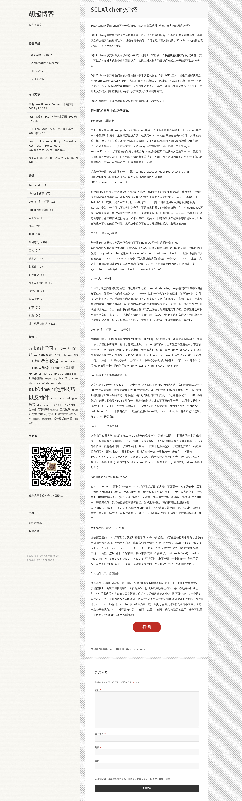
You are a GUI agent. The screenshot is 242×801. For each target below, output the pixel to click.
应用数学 (65, 409)
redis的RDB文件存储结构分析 (109, 375)
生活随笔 (34, 299)
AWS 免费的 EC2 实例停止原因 (48, 116)
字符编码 (43, 409)
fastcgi (68, 355)
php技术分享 (36, 193)
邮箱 (98, 747)
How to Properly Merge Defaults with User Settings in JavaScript (53, 145)
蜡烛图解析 (47, 419)
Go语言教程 (37, 79)
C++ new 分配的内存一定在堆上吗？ (51, 129)
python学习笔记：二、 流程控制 (111, 329)
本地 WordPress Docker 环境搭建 (51, 104)
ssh (58, 383)
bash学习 (44, 348)
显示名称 (100, 733)
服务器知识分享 (38, 283)
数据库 (33, 266)
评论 (98, 689)
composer (45, 354)
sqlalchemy (48, 383)
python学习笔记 (39, 201)
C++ (57, 349)
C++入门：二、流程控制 (105, 573)
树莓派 (49, 414)
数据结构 (37, 414)
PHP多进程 (36, 71)
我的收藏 (34, 531)
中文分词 (69, 405)
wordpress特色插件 (51, 405)
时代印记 (34, 274)
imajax (63, 361)
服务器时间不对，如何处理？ (46, 158)
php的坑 (48, 379)
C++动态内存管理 (101, 278)
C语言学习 (57, 355)
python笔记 (62, 378)
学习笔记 (34, 242)
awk (30, 349)
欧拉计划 (34, 291)
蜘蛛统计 (37, 419)
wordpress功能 (38, 209)
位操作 (33, 409)
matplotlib (35, 374)
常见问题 (54, 410)
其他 (31, 234)
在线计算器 (35, 523)
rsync (37, 383)
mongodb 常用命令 (102, 120)
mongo (47, 373)
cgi (35, 355)
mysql (58, 373)
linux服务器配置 (63, 368)
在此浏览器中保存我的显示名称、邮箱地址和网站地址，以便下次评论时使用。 (133, 779)
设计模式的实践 (63, 418)
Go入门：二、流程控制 (104, 426)
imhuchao (47, 560)
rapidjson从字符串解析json (109, 477)
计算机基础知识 (38, 323)
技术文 (33, 258)
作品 (31, 226)
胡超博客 (41, 13)
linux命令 (39, 367)
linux (72, 361)
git (31, 361)
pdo (74, 374)
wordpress (51, 555)
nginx (67, 374)
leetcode (35, 185)
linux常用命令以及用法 (45, 63)
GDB (76, 355)
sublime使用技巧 (41, 54)
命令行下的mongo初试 (104, 233)
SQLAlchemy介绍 (114, 9)
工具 (31, 250)
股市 (31, 307)
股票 (31, 315)
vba (39, 405)
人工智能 (34, 218)
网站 (97, 761)
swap (53, 399)
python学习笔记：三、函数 (107, 528)
